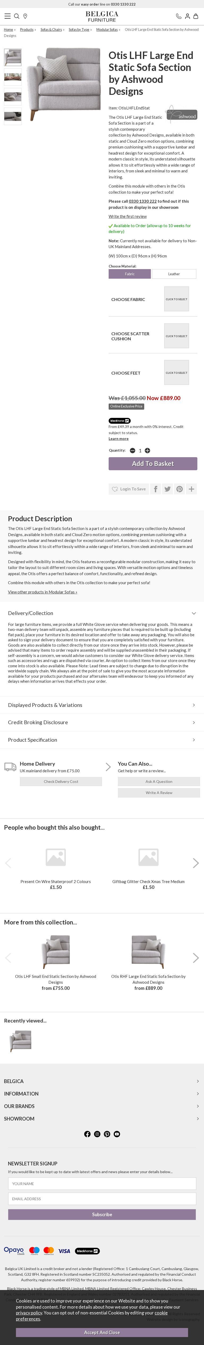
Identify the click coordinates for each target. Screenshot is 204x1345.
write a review (159, 792)
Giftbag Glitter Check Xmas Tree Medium (148, 881)
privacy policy (29, 1313)
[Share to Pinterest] (179, 489)
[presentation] (8, 863)
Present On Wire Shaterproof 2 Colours (55, 881)
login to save (133, 488)
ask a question (159, 781)
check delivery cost (61, 781)
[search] (16, 17)
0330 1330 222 (143, 201)
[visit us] (25, 17)
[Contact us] (178, 17)
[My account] (187, 17)
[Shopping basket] (195, 17)
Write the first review (128, 216)
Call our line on (102, 4)
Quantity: (117, 450)
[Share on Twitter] (167, 489)
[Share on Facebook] (155, 489)
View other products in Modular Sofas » (42, 591)
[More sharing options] (191, 489)
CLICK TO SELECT (177, 299)
